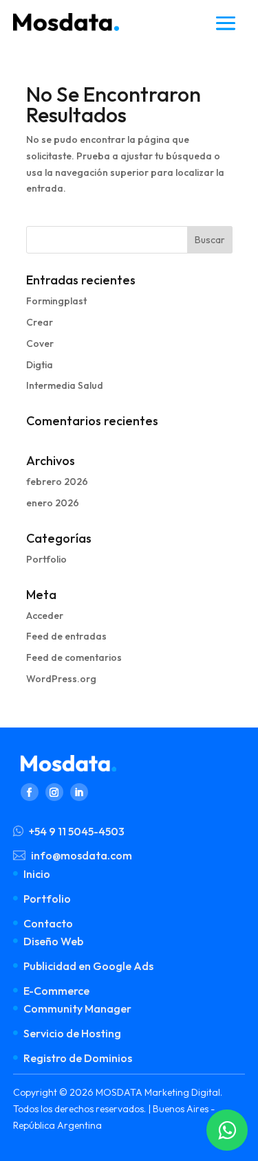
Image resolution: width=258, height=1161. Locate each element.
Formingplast (56, 301)
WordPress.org (61, 679)
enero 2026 (52, 503)
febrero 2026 (57, 481)
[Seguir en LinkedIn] (79, 792)
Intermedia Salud (64, 385)
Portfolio (46, 559)
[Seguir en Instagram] (54, 792)
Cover (40, 343)
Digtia (39, 365)
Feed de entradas (66, 636)
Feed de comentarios (74, 657)
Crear (39, 322)
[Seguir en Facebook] (30, 792)
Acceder (44, 615)
